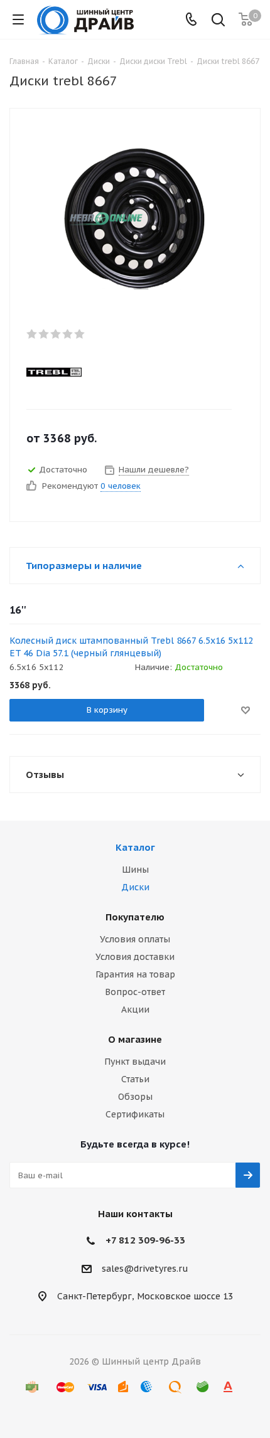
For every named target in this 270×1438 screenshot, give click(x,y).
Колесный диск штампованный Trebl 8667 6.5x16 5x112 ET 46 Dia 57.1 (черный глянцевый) (131, 647)
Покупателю (135, 917)
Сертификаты (135, 1114)
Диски (135, 887)
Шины (135, 869)
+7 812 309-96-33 (145, 1240)
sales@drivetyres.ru (145, 1268)
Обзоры (135, 1096)
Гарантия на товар (135, 974)
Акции (135, 1009)
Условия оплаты (135, 939)
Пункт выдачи (135, 1061)
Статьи (135, 1079)
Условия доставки (135, 956)
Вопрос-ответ (135, 992)
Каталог (135, 847)
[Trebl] (124, 371)
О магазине (135, 1039)
